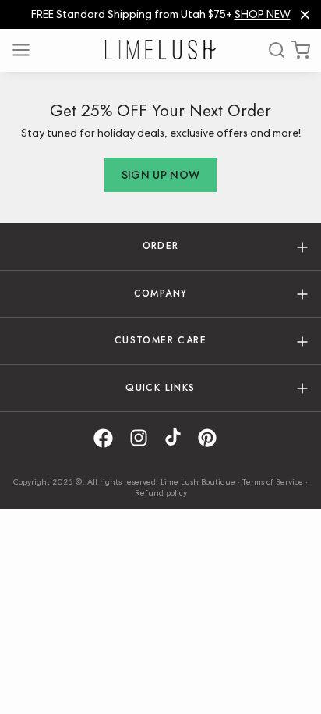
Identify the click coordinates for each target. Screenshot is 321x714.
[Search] (271, 50)
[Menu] (26, 50)
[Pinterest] (213, 438)
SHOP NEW (263, 14)
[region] (160, 14)
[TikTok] (178, 438)
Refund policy (161, 492)
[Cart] (300, 50)
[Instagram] (144, 438)
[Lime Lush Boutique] (160, 49)
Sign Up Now (161, 175)
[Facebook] (108, 438)
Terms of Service (272, 481)
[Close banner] (305, 14)
